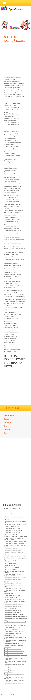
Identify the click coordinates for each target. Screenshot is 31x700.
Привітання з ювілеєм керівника (13, 643)
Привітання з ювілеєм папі (12, 532)
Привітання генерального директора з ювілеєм (15, 655)
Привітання (7, 429)
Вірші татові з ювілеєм (10, 515)
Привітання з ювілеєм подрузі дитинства (13, 580)
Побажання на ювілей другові (13, 595)
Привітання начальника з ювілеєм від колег (15, 638)
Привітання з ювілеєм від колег (13, 614)
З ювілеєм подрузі (9, 565)
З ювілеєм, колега (9, 635)
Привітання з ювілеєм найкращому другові (14, 591)
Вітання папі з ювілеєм (11, 512)
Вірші (5, 426)
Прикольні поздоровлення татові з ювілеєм (14, 518)
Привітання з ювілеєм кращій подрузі (15, 577)
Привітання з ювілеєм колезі (12, 606)
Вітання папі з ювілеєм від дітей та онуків (14, 546)
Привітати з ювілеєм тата (11, 526)
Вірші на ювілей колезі (11, 629)
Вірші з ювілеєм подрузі (11, 563)
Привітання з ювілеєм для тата (13, 530)
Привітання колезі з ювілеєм (12, 612)
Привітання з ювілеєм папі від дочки (15, 541)
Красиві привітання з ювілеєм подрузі (15, 556)
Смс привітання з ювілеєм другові (14, 599)
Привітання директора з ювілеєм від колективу (15, 641)
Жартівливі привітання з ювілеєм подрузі (14, 572)
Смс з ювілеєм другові (10, 597)
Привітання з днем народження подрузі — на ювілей (13, 575)
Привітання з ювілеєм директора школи (14, 674)
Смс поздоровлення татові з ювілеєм (15, 524)
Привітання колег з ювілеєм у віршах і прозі (15, 619)
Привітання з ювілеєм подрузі (13, 550)
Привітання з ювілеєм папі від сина (14, 543)
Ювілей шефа (8, 672)
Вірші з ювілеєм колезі (10, 608)
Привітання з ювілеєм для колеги (14, 631)
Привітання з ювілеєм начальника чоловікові (14, 681)
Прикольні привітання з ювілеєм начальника (13, 646)
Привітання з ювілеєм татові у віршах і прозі (15, 521)
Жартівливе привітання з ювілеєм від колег (15, 622)
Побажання (7, 422)
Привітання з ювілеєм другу (12, 588)
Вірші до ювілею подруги (11, 567)
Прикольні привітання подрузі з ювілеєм (13, 553)
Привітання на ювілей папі (12, 528)
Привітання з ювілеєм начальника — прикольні (15, 665)
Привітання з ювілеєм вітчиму (13, 548)
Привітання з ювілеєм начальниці (14, 683)
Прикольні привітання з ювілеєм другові (13, 585)
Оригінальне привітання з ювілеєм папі (15, 536)
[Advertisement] (15, 60)
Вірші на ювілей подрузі (11, 569)
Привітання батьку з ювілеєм (12, 514)
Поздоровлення (9, 415)
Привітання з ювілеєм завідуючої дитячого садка (14, 678)
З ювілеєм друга (9, 593)
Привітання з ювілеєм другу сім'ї (13, 604)
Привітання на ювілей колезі (12, 627)
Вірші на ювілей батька (11, 534)
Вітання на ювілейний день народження (12, 509)
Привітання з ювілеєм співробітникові (15, 616)
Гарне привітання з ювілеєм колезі (14, 625)
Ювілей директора (9, 670)
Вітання (6, 419)
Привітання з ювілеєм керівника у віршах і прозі (14, 659)
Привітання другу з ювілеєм (12, 583)
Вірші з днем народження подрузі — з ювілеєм (15, 560)
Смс (5, 433)
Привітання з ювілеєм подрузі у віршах (15, 558)
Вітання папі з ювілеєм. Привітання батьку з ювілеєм (14, 539)
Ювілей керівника (9, 668)
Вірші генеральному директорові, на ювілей (15, 662)
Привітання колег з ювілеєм (12, 633)
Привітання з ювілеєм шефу (12, 649)
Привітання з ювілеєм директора (14, 651)
